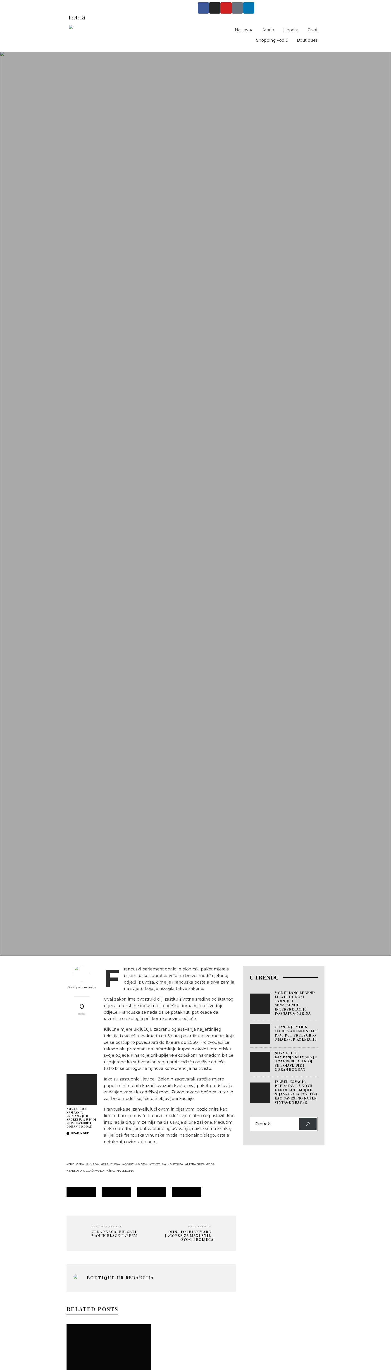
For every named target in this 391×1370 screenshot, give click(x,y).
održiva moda (135, 1164)
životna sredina (121, 1170)
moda (77, 877)
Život (313, 29)
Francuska (111, 1164)
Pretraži (77, 18)
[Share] (82, 1025)
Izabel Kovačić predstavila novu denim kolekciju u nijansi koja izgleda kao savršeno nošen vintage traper (296, 1092)
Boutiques (307, 40)
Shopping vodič (272, 40)
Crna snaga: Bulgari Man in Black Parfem (114, 1234)
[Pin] (82, 1043)
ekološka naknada (83, 1164)
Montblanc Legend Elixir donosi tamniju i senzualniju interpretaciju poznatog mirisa (295, 1003)
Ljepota (290, 29)
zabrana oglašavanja (86, 1170)
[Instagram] (214, 8)
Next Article (199, 1226)
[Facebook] (203, 8)
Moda (268, 29)
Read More (79, 1133)
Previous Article (107, 1226)
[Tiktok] (237, 8)
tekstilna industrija (167, 1164)
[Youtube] (226, 8)
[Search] (308, 1124)
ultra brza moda (201, 1164)
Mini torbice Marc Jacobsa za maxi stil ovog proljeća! (190, 1235)
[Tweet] (82, 1034)
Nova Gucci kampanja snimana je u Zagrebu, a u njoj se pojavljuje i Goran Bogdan (81, 1117)
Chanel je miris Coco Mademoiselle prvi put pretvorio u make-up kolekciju (296, 1033)
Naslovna (244, 29)
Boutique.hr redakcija (82, 987)
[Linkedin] (248, 8)
